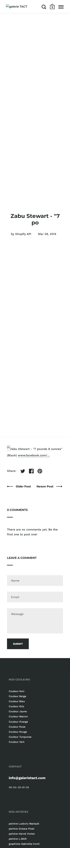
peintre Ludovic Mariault (24, 823)
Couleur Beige (17, 696)
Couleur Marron (18, 716)
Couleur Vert (16, 741)
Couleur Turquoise (20, 736)
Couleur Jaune (18, 711)
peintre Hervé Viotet (22, 833)
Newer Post (45, 486)
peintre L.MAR (18, 838)
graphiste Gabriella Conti (24, 843)
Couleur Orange (18, 721)
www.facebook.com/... (34, 455)
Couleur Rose (17, 726)
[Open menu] (61, 7)
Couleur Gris (16, 706)
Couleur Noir (16, 691)
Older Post (24, 486)
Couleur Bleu (17, 701)
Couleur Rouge (18, 731)
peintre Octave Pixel (21, 828)
